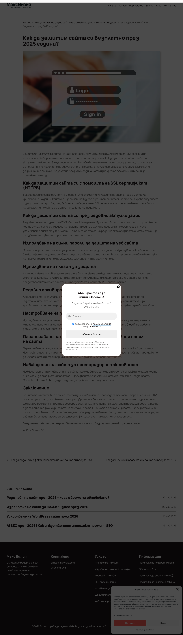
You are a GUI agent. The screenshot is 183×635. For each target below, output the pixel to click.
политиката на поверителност (96, 325)
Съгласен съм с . (93, 325)
